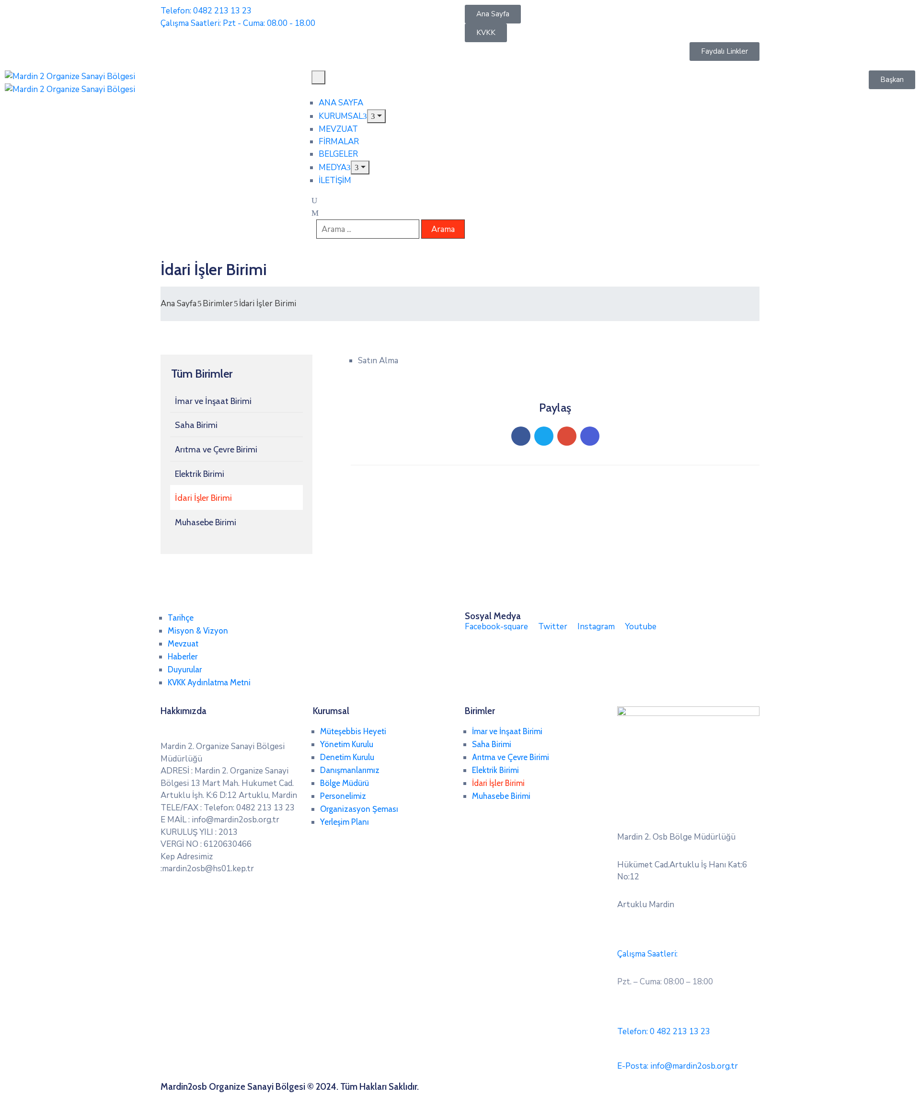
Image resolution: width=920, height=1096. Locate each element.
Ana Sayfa (178, 303)
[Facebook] (520, 436)
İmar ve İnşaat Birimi (213, 401)
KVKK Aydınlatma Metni (209, 682)
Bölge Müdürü (344, 783)
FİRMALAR (339, 141)
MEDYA (332, 167)
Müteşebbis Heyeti (353, 731)
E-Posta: (677, 1066)
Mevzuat (183, 643)
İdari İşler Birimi (203, 498)
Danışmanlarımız (350, 770)
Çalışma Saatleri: (647, 953)
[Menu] (376, 116)
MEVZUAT (338, 129)
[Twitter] (543, 436)
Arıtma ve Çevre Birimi (216, 449)
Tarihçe (181, 618)
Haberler (182, 656)
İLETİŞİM (335, 180)
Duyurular (185, 669)
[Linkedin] (589, 436)
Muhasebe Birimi (205, 522)
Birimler (218, 303)
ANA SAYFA (341, 102)
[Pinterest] (566, 436)
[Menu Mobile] (318, 77)
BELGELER (338, 154)
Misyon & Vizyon (198, 630)
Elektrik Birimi (199, 474)
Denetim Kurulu (347, 757)
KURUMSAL (341, 116)
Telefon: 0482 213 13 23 (206, 10)
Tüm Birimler (201, 374)
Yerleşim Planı (344, 822)
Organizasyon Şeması (359, 809)
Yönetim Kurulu (346, 744)
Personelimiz (343, 796)
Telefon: (663, 1031)
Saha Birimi (196, 425)
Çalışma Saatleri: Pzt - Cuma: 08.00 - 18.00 (238, 23)
